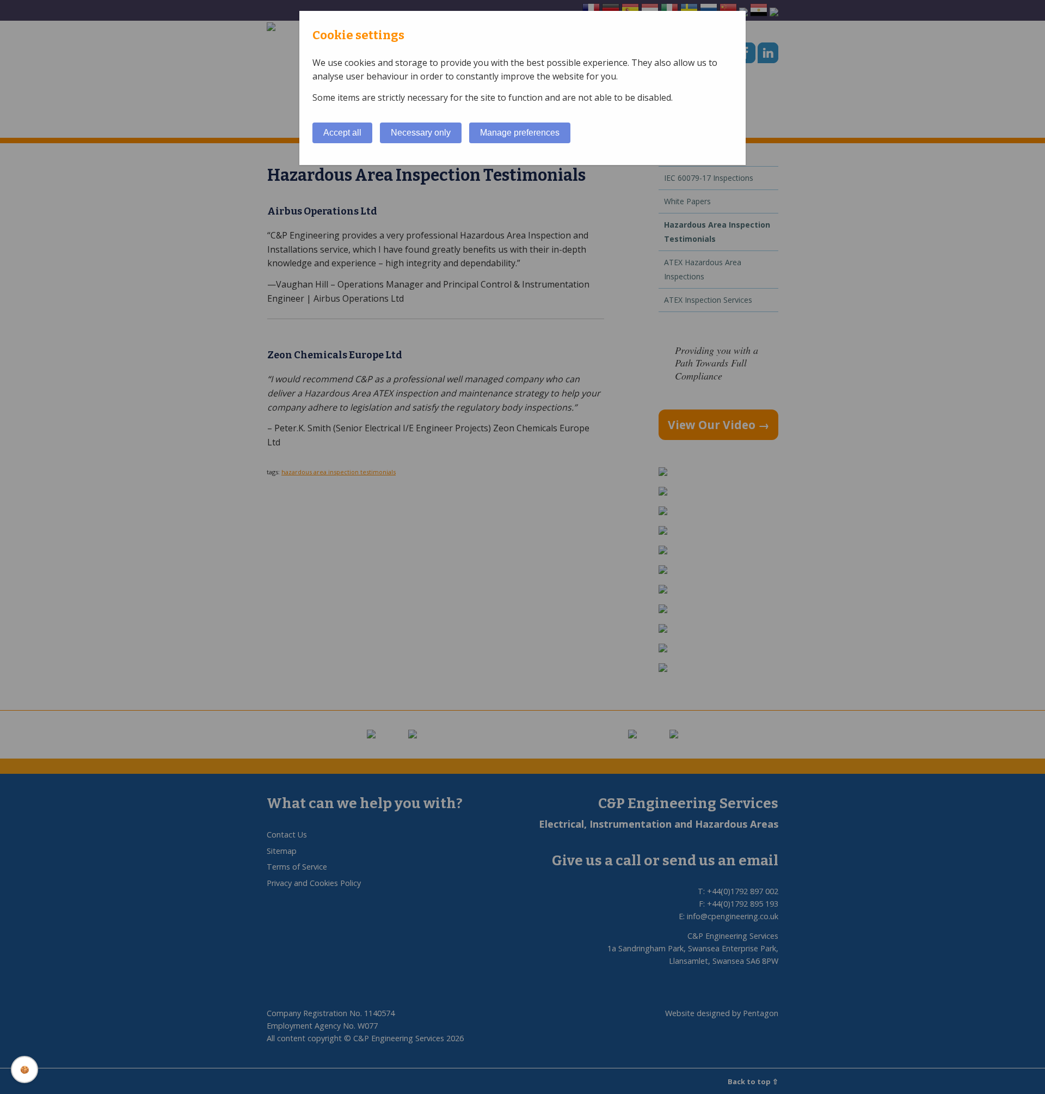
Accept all (342, 132)
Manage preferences (520, 132)
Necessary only (421, 132)
